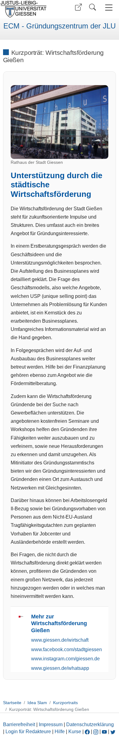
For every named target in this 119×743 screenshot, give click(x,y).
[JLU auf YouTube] (104, 731)
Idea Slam (37, 702)
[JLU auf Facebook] (87, 731)
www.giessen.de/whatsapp (60, 668)
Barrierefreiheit (19, 724)
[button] (78, 7)
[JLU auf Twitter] (112, 731)
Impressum (51, 724)
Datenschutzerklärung (90, 724)
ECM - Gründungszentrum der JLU (59, 26)
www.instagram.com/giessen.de (65, 658)
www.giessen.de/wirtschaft (59, 640)
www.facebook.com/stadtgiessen (66, 649)
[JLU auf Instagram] (96, 731)
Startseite (12, 702)
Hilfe (60, 731)
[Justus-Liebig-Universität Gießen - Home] (29, 9)
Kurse (74, 731)
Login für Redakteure (28, 731)
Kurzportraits (65, 702)
